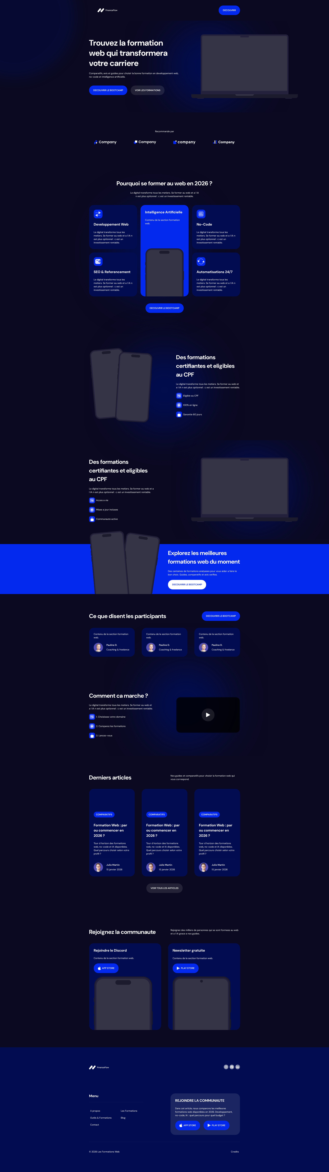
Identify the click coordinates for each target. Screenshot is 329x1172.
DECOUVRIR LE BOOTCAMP (108, 90)
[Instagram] (226, 1067)
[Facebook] (232, 1067)
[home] (99, 1067)
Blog (123, 1117)
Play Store (187, 968)
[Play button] (208, 714)
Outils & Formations (101, 1117)
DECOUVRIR (229, 10)
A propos (95, 1110)
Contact (94, 1124)
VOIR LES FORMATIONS (147, 90)
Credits (235, 1151)
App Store (108, 968)
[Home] (107, 10)
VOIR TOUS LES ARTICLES (165, 888)
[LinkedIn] (237, 1067)
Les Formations (129, 1110)
